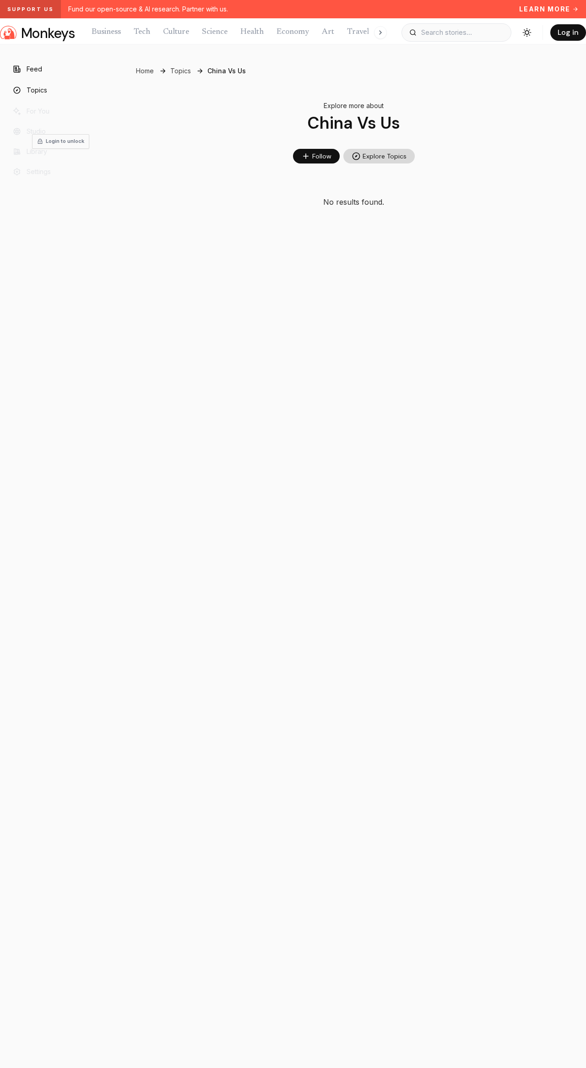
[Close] (536, 444)
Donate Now (90, 594)
